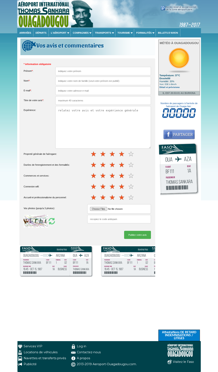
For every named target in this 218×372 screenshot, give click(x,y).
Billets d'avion (168, 33)
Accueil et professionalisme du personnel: (45, 197)
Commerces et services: (36, 175)
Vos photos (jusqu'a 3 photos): (39, 208)
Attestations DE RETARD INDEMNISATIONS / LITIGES (179, 335)
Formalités (144, 33)
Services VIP (33, 346)
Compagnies (81, 33)
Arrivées (25, 33)
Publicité (30, 364)
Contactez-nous (89, 352)
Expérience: (30, 110)
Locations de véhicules (40, 352)
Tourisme (124, 33)
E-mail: (28, 90)
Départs (41, 33)
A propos (83, 358)
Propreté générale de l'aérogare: (40, 154)
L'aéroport (58, 33)
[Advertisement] (179, 266)
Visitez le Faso (183, 362)
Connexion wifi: (31, 186)
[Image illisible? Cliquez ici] (40, 221)
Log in (81, 346)
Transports (103, 33)
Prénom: (28, 71)
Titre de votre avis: (34, 100)
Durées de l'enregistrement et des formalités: (47, 165)
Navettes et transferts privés (45, 358)
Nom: (27, 80)
